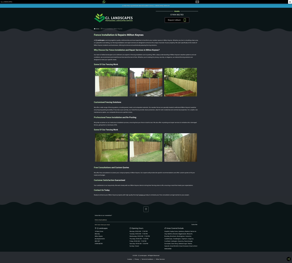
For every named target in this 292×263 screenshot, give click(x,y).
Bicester (175, 234)
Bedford (170, 234)
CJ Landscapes (6, 2)
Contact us (142, 195)
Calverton (188, 236)
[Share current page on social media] (289, 259)
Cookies (129, 259)
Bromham (173, 236)
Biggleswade (182, 234)
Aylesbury (181, 231)
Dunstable (167, 243)
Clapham (184, 239)
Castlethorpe (168, 239)
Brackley (166, 236)
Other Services (160, 259)
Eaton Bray (174, 243)
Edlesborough (183, 243)
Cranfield (167, 241)
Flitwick (190, 243)
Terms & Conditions (147, 259)
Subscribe (194, 224)
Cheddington (177, 239)
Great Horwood (183, 246)
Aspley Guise (174, 231)
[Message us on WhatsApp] (104, 2)
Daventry (181, 241)
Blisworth (189, 234)
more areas (167, 248)
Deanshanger (188, 241)
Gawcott (166, 246)
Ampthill (166, 231)
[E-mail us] (197, 2)
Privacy (137, 259)
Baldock (187, 231)
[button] (146, 209)
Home (97, 29)
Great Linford (193, 246)
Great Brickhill (174, 246)
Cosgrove (190, 239)
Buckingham (181, 236)
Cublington (174, 241)
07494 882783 (176, 14)
